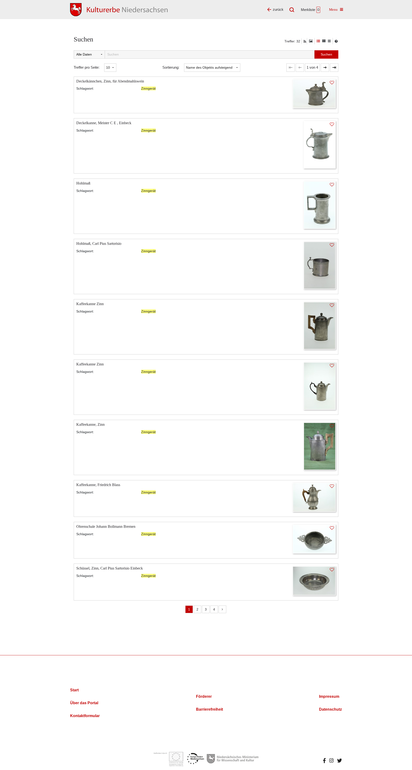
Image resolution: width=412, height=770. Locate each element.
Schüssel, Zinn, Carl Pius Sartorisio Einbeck (109, 568)
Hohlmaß (83, 183)
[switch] (310, 41)
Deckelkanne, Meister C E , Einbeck (103, 123)
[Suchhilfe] (336, 41)
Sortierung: (170, 67)
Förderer (204, 696)
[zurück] (300, 68)
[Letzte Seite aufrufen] (290, 68)
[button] (312, 68)
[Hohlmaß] (320, 205)
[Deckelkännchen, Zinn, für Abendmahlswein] (314, 93)
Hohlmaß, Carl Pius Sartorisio (98, 243)
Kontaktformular (85, 716)
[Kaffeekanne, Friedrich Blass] (314, 497)
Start (74, 690)
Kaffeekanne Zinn (90, 304)
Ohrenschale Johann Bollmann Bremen (105, 526)
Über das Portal (84, 703)
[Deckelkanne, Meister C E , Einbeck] (320, 144)
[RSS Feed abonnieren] (305, 41)
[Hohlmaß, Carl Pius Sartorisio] (320, 265)
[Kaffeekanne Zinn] (320, 325)
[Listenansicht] (329, 41)
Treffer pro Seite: (86, 67)
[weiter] (325, 68)
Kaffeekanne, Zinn (90, 424)
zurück (278, 9)
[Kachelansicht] (324, 41)
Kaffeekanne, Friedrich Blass (98, 485)
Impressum (329, 696)
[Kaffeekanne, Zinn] (320, 446)
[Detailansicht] (318, 41)
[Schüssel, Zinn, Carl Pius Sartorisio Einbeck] (314, 581)
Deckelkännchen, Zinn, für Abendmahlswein (110, 81)
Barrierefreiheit (209, 709)
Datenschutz (330, 709)
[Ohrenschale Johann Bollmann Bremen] (314, 539)
